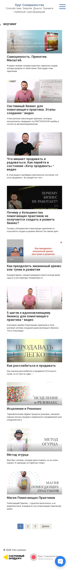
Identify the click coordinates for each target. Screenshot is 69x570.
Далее (45, 526)
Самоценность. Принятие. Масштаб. (27, 58)
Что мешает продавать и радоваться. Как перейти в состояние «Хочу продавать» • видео (30, 164)
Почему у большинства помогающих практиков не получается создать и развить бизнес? (31, 218)
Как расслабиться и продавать (31, 365)
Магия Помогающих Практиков (31, 498)
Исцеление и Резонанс (24, 409)
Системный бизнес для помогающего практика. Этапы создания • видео (31, 109)
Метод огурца (17, 455)
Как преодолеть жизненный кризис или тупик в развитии (34, 267)
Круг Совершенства (29, 5)
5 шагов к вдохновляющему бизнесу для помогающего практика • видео (28, 316)
